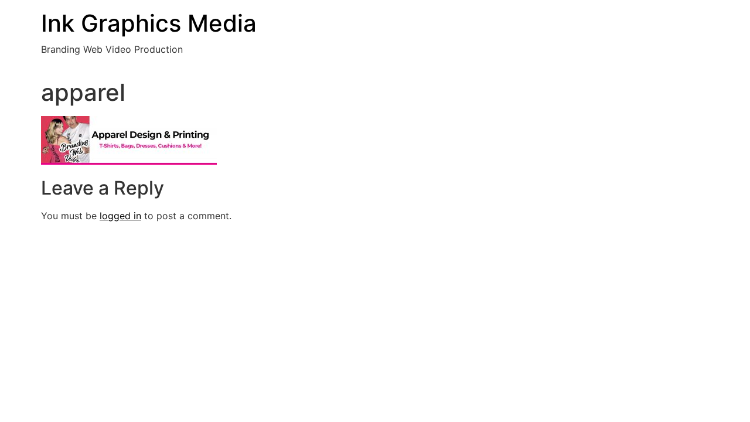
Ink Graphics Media (149, 23)
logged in (120, 216)
